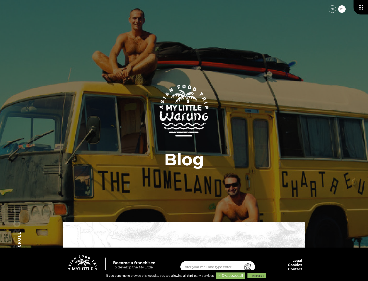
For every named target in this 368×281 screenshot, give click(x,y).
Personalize (257, 275)
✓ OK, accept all (230, 275)
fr (332, 9)
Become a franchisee (134, 263)
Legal (297, 261)
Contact (295, 269)
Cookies (295, 265)
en (342, 9)
